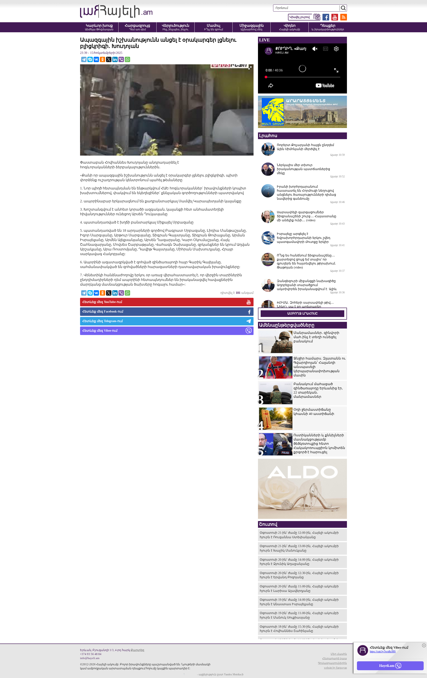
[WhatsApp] (127, 59)
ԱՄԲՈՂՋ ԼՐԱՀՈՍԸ (302, 313)
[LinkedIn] (115, 59)
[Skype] (90, 59)
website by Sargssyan (335, 667)
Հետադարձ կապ (334, 658)
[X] (108, 59)
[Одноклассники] (102, 59)
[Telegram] (84, 59)
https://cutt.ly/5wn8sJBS (383, 651)
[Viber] (121, 59)
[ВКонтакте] (96, 59)
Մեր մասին (339, 654)
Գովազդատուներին (332, 663)
